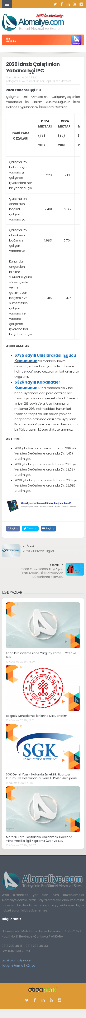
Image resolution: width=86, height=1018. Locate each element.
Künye (30, 965)
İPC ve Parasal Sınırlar (30, 81)
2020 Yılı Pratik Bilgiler (38, 551)
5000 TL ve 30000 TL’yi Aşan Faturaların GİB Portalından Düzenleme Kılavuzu (42, 573)
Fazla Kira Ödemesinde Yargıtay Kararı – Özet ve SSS (41, 655)
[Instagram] (81, 4)
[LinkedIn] (68, 4)
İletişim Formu (12, 965)
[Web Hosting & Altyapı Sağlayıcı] (42, 989)
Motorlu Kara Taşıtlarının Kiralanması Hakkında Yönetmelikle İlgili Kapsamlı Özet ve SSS (39, 839)
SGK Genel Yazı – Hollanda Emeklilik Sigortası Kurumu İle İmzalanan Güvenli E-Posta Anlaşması (41, 776)
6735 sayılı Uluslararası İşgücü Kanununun (45, 358)
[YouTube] (75, 4)
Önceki (31, 546)
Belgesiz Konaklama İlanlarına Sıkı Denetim (36, 716)
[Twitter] (55, 4)
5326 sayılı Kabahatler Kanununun (37, 384)
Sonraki (54, 565)
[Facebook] (62, 4)
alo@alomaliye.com (17, 960)
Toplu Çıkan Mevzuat (58, 81)
